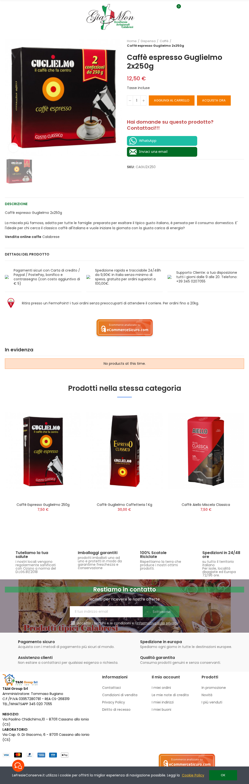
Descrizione (16, 203)
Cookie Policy (193, 775)
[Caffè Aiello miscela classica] (206, 450)
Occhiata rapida (69, 412)
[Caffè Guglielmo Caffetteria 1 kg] (124, 450)
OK (223, 775)
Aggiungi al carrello (171, 100)
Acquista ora (214, 100)
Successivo (240, 43)
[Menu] (6, 9)
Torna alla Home (234, 43)
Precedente (228, 43)
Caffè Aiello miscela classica (206, 504)
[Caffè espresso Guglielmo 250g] (43, 450)
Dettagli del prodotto (27, 254)
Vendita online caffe (23, 236)
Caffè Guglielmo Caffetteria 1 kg (124, 504)
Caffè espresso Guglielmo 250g (43, 504)
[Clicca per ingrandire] (13, 147)
